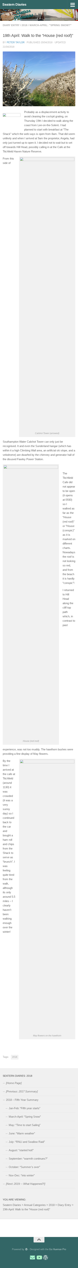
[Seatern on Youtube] (39, 1257)
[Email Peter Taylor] (32, 1257)
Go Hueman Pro (57, 1249)
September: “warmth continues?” (28, 1158)
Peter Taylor (15, 42)
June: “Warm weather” (22, 1133)
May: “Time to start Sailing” (24, 1125)
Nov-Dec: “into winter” (22, 1175)
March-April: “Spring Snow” (25, 1116)
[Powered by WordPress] (26, 1249)
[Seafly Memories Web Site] (45, 1257)
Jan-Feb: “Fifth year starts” (24, 1108)
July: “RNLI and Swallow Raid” (27, 1141)
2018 (24, 25)
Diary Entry (11, 25)
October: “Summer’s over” (24, 1167)
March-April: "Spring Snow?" (50, 25)
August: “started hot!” (21, 1150)
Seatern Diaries (14, 4)
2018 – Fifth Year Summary (22, 1099)
